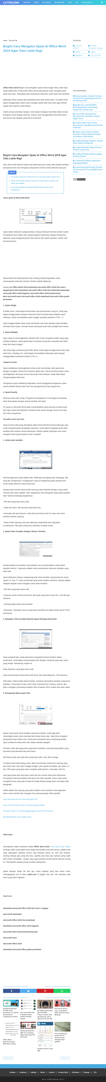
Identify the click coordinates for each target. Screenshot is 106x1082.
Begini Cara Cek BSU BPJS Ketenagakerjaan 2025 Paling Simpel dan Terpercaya (85, 107)
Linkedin (33, 1072)
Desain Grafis (87, 2)
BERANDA (27, 2)
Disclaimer (75, 1072)
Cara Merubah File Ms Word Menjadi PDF (20, 799)
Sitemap (86, 1072)
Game (78, 52)
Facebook (22, 1072)
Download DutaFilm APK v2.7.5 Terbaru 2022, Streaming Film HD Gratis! (27, 1034)
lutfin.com (11, 2)
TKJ (76, 2)
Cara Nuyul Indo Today (60, 847)
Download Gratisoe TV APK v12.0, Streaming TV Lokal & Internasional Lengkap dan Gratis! (10, 1012)
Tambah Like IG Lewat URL (45, 1049)
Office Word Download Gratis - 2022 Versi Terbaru (9, 1042)
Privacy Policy (63, 1072)
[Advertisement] (53, 21)
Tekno (93, 52)
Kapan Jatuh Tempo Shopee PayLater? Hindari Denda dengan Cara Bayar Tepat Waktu (35, 182)
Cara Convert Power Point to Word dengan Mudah (24, 805)
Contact (51, 1072)
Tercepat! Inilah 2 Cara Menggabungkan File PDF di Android (28, 811)
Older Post (65, 1058)
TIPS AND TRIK (59, 2)
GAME (70, 2)
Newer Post (8, 1058)
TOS (95, 1072)
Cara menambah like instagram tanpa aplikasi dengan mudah (27, 1015)
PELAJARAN (46, 2)
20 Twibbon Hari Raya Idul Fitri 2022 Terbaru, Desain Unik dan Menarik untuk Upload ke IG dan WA (45, 1015)
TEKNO (36, 2)
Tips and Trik (96, 55)
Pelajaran (79, 55)
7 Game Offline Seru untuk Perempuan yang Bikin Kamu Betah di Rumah (88, 125)
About (42, 1072)
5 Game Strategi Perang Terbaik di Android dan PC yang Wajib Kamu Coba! (88, 169)
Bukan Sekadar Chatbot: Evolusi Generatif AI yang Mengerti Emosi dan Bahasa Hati (87, 98)
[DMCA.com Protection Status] (79, 180)
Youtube (12, 1072)
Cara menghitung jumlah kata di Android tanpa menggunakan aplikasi (61, 1037)
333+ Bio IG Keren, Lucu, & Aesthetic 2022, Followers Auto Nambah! (62, 1012)
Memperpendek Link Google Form (17, 817)
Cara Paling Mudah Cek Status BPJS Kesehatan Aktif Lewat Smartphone (32, 188)
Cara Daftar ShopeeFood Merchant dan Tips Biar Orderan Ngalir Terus (35, 177)
